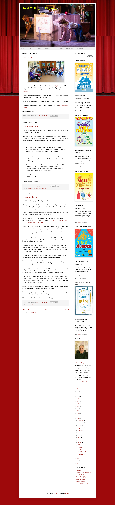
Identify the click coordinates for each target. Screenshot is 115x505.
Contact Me (80, 48)
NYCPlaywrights (80, 481)
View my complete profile (81, 382)
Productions (37, 48)
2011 (78, 463)
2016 (78, 413)
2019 (78, 406)
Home (23, 48)
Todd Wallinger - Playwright (40, 8)
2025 (78, 391)
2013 (78, 458)
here (79, 111)
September (81, 428)
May (79, 437)
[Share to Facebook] (56, 116)
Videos (61, 48)
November (81, 423)
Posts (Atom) (32, 312)
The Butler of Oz (29, 57)
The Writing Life (31, 188)
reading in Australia (58, 86)
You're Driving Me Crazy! (41, 188)
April (79, 440)
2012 (78, 460)
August (80, 430)
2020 (78, 403)
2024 (78, 394)
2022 (78, 399)
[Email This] (50, 116)
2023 (78, 396)
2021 (78, 401)
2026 (78, 389)
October (80, 425)
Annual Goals (30, 305)
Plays (29, 48)
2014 (78, 418)
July (79, 433)
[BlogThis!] (52, 116)
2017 (78, 411)
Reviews (46, 48)
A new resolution (29, 196)
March (80, 442)
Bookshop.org (79, 470)
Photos (54, 48)
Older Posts (66, 309)
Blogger (67, 493)
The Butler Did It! (31, 118)
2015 (78, 416)
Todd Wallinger (80, 363)
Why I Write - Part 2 (31, 126)
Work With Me (70, 48)
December (81, 420)
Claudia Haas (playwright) (83, 477)
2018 (78, 408)
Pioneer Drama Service (82, 483)
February (80, 445)
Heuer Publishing (80, 479)
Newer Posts (26, 309)
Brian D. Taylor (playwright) (83, 472)
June (79, 435)
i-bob (56, 493)
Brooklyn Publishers (81, 475)
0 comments (44, 115)
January (80, 447)
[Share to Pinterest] (57, 116)
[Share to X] (54, 116)
